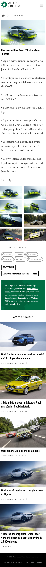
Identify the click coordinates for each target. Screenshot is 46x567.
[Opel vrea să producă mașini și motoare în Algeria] (23, 474)
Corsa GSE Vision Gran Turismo (16, 273)
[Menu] (41, 6)
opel (35, 273)
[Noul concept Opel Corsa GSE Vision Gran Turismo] (23, 44)
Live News (17, 15)
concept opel (8, 267)
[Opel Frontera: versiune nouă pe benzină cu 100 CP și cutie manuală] (23, 337)
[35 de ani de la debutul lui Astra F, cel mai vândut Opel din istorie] (23, 384)
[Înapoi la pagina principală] (3, 15)
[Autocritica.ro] (10, 4)
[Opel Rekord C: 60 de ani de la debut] (23, 433)
